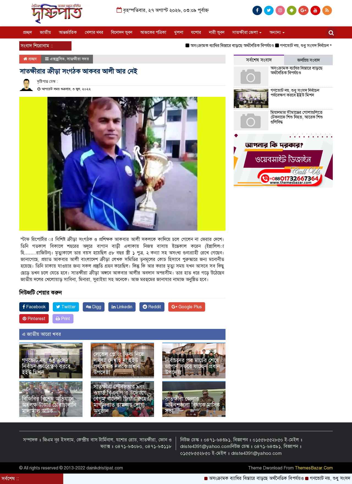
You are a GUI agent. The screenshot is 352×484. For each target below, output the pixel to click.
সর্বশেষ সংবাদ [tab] (259, 60)
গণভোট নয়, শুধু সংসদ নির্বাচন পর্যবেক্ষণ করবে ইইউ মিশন (46, 366)
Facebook (35, 307)
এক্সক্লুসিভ (57, 58)
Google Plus (189, 307)
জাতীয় (45, 32)
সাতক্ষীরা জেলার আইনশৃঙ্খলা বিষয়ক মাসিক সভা (192, 404)
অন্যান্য (276, 32)
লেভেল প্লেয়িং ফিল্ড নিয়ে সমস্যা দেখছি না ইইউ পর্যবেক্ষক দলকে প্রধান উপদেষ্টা (119, 363)
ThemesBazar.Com (314, 468)
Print (65, 318)
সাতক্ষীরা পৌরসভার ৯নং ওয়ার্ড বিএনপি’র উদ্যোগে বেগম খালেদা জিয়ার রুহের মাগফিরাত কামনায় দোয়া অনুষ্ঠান (121, 398)
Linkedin (124, 307)
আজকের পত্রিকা (153, 32)
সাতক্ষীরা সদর (78, 58)
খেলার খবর (94, 32)
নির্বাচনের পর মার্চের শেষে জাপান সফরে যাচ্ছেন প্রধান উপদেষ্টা (192, 366)
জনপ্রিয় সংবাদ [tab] (308, 60)
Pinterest (35, 318)
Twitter (68, 307)
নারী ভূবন (216, 32)
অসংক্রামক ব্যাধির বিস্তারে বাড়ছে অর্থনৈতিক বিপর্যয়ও (217, 45)
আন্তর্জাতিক (68, 32)
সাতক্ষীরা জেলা (245, 32)
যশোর (196, 32)
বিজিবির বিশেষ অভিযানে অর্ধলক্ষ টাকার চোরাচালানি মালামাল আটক (49, 404)
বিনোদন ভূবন (121, 32)
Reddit (154, 307)
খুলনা (178, 32)
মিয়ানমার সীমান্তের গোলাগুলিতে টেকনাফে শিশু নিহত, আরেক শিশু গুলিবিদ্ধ (297, 117)
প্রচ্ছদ (27, 32)
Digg (96, 307)
